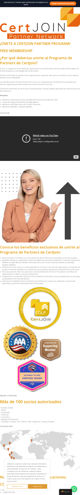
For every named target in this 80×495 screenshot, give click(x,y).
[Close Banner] (77, 3)
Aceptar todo (37, 486)
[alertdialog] (40, 3)
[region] (27, 475)
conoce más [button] (5, 113)
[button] (74, 489)
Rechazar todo (17, 486)
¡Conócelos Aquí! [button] (6, 426)
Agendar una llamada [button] (8, 396)
